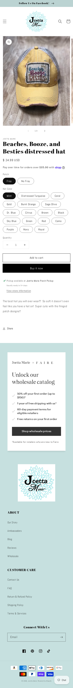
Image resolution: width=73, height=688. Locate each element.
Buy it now (36, 268)
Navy (26, 229)
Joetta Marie (32, 681)
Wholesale (12, 556)
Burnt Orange (28, 204)
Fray (9, 181)
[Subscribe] (61, 637)
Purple (10, 229)
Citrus (28, 212)
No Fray (25, 181)
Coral (57, 196)
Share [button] (10, 328)
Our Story (12, 522)
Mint (9, 196)
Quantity (7, 237)
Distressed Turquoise (33, 196)
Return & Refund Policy (19, 596)
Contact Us (13, 579)
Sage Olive (51, 204)
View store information (19, 290)
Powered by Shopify (45, 681)
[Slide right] (45, 131)
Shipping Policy (15, 605)
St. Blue (11, 212)
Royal (41, 229)
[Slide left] (28, 131)
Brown (45, 212)
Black (61, 212)
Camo (58, 221)
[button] (5, 21)
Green (29, 221)
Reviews (11, 547)
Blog (9, 539)
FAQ (9, 588)
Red (44, 221)
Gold (9, 204)
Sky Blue (11, 221)
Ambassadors (14, 530)
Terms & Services (16, 613)
